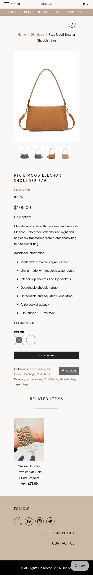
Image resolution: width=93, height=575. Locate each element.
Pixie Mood (22, 189)
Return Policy (60, 533)
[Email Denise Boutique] (51, 521)
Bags (25, 384)
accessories (34, 379)
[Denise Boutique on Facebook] (19, 521)
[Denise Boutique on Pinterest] (30, 521)
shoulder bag (68, 379)
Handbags (29, 374)
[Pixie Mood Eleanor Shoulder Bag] (46, 96)
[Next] (73, 24)
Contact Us (63, 543)
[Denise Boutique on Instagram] (40, 521)
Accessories (37, 369)
